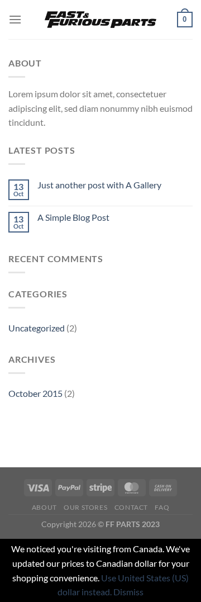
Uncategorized (36, 328)
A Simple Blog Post (73, 217)
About (44, 507)
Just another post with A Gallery (99, 184)
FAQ (162, 507)
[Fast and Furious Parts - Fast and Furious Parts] (100, 20)
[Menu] (15, 19)
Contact (131, 507)
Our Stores (85, 507)
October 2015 (35, 393)
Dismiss (128, 591)
